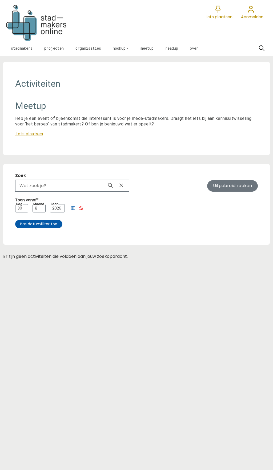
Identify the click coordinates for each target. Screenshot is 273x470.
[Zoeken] (261, 48)
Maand (38, 204)
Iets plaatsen (29, 133)
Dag (19, 204)
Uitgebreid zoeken (232, 186)
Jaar (54, 204)
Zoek (20, 175)
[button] (21, 48)
